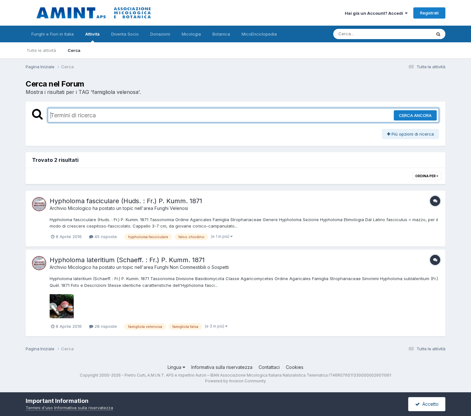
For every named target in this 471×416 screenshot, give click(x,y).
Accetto (429, 404)
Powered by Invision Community (235, 381)
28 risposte (105, 326)
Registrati (429, 12)
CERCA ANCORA (415, 115)
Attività (92, 34)
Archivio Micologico (70, 208)
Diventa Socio (125, 34)
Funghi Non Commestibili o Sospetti (191, 267)
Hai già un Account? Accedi (375, 13)
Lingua (175, 367)
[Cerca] (438, 34)
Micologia (191, 34)
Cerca (74, 50)
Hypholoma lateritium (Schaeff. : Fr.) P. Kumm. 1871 (127, 260)
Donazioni (160, 34)
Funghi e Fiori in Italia (52, 34)
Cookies (294, 367)
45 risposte (105, 236)
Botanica (221, 34)
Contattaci (269, 367)
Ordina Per (425, 176)
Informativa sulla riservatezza (221, 367)
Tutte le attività (41, 50)
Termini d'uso (39, 407)
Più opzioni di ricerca (412, 134)
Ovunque (414, 33)
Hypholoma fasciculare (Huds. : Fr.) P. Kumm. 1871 (126, 201)
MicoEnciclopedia (259, 34)
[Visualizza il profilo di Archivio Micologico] (39, 204)
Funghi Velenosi (171, 208)
